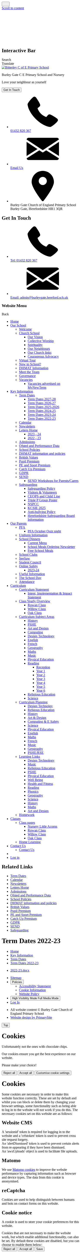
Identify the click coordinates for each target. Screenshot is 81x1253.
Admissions (27, 442)
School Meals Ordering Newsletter (51, 547)
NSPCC (33, 504)
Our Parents (18, 523)
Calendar (25, 422)
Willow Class (37, 609)
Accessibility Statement (35, 986)
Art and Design (38, 628)
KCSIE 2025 (37, 508)
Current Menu (37, 543)
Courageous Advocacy (43, 356)
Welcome (25, 329)
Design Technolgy (40, 706)
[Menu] (6, 4)
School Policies (29, 449)
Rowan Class (37, 605)
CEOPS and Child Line (44, 496)
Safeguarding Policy (41, 488)
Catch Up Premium (32, 469)
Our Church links (39, 352)
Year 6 (40, 690)
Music (32, 655)
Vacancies (26, 380)
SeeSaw (24, 558)
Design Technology (41, 636)
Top (5, 1025)
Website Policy (29, 994)
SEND (23, 477)
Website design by (31, 1017)
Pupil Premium (29, 461)
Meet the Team (29, 372)
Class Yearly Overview (34, 601)
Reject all (9, 1073)
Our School (18, 325)
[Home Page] (25, 67)
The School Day (30, 578)
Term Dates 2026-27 (42, 403)
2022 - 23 (34, 438)
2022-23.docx (19, 970)
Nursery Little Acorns (42, 826)
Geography (35, 648)
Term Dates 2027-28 (42, 399)
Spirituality (35, 345)
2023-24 (33, 570)
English (33, 640)
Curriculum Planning (33, 702)
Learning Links (29, 756)
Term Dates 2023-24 (42, 415)
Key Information (21, 391)
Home (14, 321)
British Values (28, 457)
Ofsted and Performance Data (39, 446)
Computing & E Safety (43, 721)
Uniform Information (33, 535)
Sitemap (15, 978)
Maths (32, 651)
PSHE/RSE (36, 752)
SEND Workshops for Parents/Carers (53, 481)
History (33, 620)
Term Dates (27, 395)
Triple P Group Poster (42, 500)
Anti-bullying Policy (42, 512)
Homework (27, 815)
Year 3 (40, 679)
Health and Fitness (40, 784)
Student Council (30, 562)
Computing (35, 632)
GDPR (24, 473)
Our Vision (35, 337)
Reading (33, 663)
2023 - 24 (34, 434)
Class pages (27, 822)
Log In (15, 1002)
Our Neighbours (39, 348)
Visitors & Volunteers (42, 492)
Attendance (27, 582)
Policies (17, 982)
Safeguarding (28, 484)
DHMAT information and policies (42, 453)
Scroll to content (13, 8)
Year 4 (40, 683)
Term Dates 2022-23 (42, 418)
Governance (27, 376)
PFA (22, 527)
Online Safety (28, 566)
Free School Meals (40, 550)
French (32, 644)
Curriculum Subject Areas (36, 617)
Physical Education (41, 659)
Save (39, 1249)
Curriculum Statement (34, 589)
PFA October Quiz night (44, 531)
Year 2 (40, 675)
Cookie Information (32, 990)
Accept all (25, 1073)
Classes (15, 819)
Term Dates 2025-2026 (43, 407)
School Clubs (28, 554)
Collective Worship (41, 341)
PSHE (32, 624)
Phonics (33, 791)
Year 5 (40, 686)
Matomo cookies (24, 1169)
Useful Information (32, 574)
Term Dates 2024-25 (42, 411)
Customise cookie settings (53, 1073)
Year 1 (40, 671)
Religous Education (41, 710)
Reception (43, 667)
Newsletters (27, 426)
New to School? (30, 364)
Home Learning (30, 842)
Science (33, 698)
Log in (14, 857)
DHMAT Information (33, 368)
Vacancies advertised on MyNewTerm (44, 385)
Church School (29, 333)
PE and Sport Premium (34, 465)
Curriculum (18, 585)
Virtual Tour (27, 360)
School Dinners (29, 539)
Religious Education (41, 694)
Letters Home (28, 430)
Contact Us (18, 846)
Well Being (35, 780)
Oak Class (35, 613)
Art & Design (37, 718)
